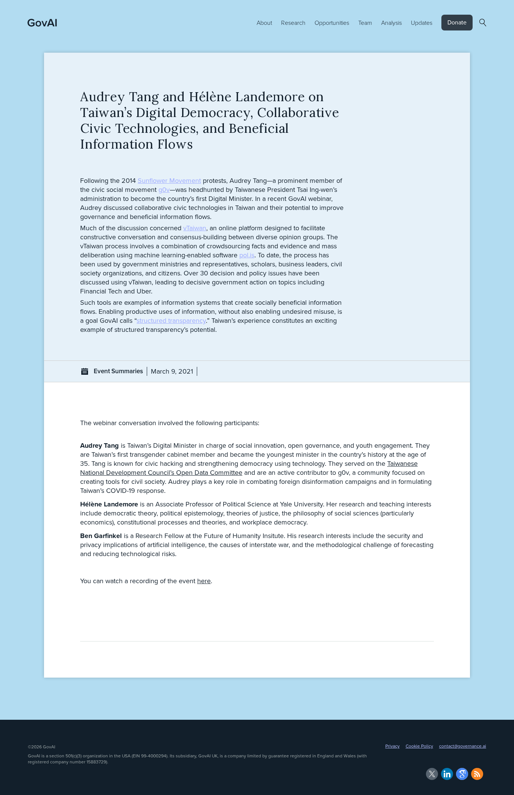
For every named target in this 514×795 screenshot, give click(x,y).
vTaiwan (194, 228)
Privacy (392, 746)
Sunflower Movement (169, 180)
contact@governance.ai (462, 746)
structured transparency (171, 320)
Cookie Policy (419, 746)
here (204, 581)
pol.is (246, 255)
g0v (164, 190)
